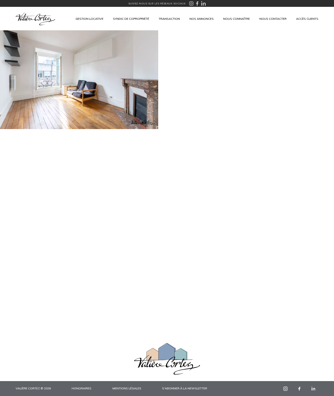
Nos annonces (201, 19)
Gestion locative (89, 19)
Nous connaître (236, 19)
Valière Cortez (35, 19)
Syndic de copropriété (131, 19)
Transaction (169, 19)
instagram (285, 388)
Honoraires (81, 388)
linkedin (313, 388)
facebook (299, 388)
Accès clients (307, 19)
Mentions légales (126, 388)
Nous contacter (273, 19)
